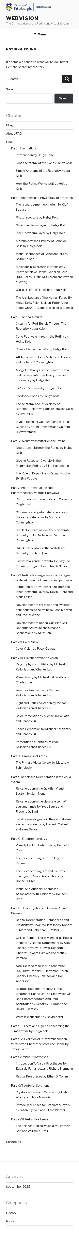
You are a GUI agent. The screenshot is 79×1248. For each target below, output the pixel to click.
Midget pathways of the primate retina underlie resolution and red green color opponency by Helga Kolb (42, 375)
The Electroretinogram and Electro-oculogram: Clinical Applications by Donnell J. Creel (40, 876)
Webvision (22, 18)
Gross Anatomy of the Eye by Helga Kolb (44, 163)
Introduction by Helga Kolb (34, 155)
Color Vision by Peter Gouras (35, 648)
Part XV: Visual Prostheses (29, 1057)
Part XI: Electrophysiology (29, 839)
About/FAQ (14, 133)
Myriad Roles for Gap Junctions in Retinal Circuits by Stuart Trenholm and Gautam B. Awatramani (43, 427)
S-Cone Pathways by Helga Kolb (38, 388)
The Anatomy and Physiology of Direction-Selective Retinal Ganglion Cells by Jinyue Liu (44, 409)
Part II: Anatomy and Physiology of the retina (42, 198)
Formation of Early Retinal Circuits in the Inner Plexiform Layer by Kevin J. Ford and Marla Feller (44, 592)
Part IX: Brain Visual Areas (29, 756)
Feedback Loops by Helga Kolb (37, 396)
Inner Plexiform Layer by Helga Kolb (40, 233)
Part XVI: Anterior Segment (30, 1085)
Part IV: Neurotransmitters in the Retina (38, 441)
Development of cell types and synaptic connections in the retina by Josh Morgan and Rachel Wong (44, 610)
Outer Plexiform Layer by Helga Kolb (41, 225)
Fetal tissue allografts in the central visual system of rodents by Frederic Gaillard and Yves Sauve (44, 824)
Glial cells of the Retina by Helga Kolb (41, 290)
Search (11, 89)
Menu (42, 34)
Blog (9, 125)
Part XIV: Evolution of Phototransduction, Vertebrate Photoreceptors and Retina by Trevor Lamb (40, 1044)
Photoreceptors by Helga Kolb (37, 217)
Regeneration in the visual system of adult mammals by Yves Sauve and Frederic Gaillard (41, 806)
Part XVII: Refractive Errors (30, 1119)
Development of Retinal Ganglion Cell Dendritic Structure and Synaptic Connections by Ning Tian (41, 628)
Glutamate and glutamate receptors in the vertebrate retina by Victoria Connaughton (42, 517)
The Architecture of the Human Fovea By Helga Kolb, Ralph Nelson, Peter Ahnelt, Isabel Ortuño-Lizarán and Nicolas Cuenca (44, 303)
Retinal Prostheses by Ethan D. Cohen (42, 1076)
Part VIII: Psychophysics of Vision (34, 658)
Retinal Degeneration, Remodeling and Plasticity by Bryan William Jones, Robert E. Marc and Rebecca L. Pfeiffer (44, 925)
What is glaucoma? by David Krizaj (39, 1017)
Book (10, 142)
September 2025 (18, 1186)
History (11, 1213)
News (10, 1221)
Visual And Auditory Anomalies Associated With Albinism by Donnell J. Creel (42, 894)
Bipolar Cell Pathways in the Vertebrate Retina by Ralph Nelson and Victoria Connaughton (43, 535)
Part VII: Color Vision (25, 642)
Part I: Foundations (24, 148)
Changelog (13, 1142)
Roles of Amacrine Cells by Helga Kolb (42, 349)
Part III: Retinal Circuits (26, 317)
